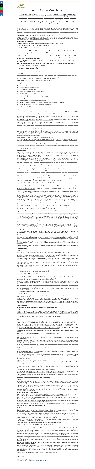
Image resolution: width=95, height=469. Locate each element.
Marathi (33, 460)
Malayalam (45, 460)
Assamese (37, 460)
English (30, 460)
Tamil (27, 460)
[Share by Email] (1, 11)
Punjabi (40, 460)
